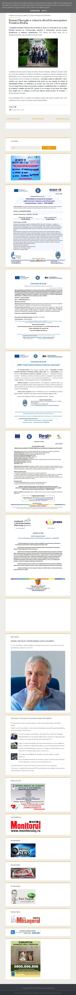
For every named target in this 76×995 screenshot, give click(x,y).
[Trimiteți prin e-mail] (10, 107)
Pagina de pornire (38, 119)
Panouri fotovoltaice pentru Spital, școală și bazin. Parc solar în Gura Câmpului (40, 734)
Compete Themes (26, 993)
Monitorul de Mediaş (45, 988)
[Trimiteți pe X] (14, 107)
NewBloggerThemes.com (54, 993)
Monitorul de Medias (43, 15)
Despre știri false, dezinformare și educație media (32, 641)
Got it (44, 11)
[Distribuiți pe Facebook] (15, 107)
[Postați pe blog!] (12, 107)
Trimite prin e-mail (17, 110)
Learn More (35, 11)
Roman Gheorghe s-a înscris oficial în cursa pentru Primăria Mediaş (38, 22)
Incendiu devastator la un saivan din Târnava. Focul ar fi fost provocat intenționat (34, 765)
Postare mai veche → (63, 119)
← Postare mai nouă (13, 119)
